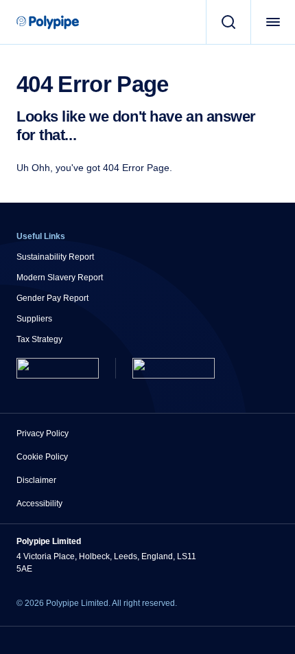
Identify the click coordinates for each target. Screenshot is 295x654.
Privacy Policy (42, 433)
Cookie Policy (42, 457)
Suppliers (34, 319)
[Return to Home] (57, 368)
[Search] (228, 22)
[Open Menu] (272, 22)
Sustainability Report (55, 257)
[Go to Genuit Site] (173, 368)
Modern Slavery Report (59, 277)
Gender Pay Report (52, 298)
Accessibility (39, 503)
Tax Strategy (39, 339)
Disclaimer (36, 480)
